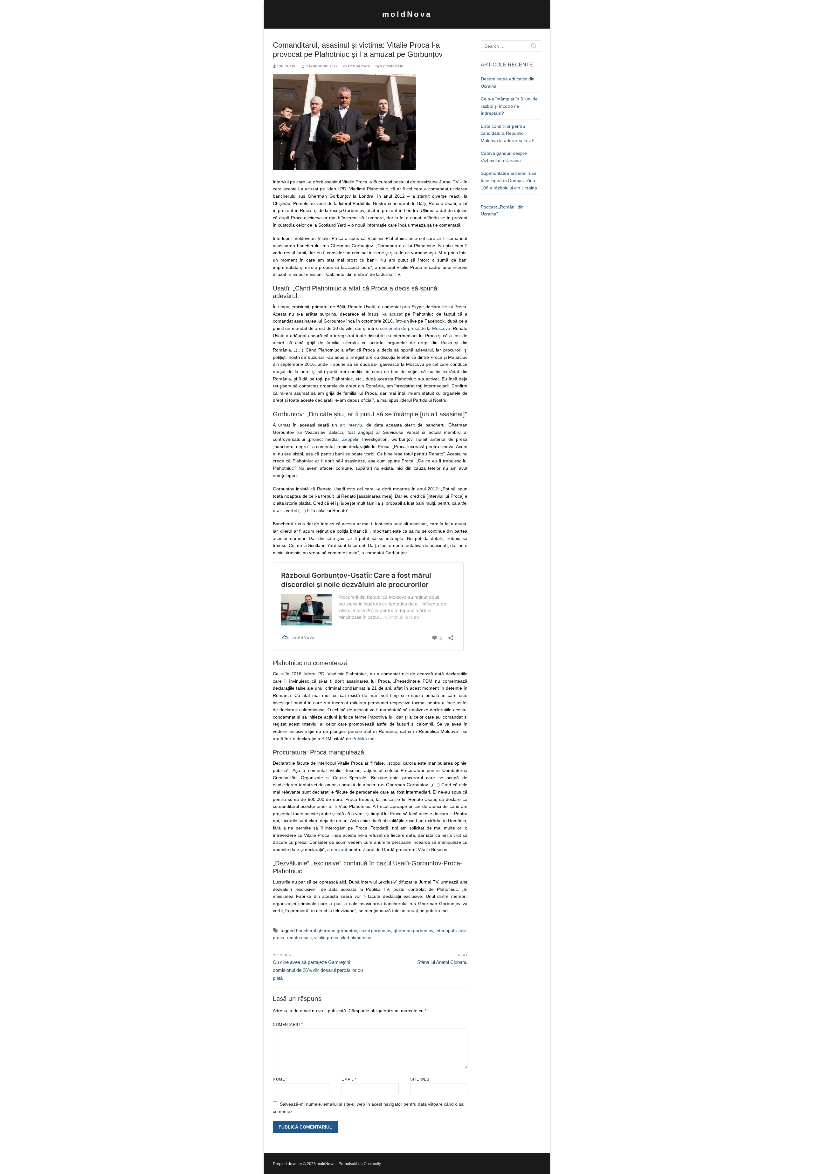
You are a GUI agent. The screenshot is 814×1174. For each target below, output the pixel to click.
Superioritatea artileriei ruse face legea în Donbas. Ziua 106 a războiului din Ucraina (509, 180)
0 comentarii (391, 66)
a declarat (337, 849)
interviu (460, 267)
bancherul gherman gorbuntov (326, 930)
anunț (412, 910)
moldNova (407, 14)
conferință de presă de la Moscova (415, 328)
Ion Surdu (286, 66)
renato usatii (299, 937)
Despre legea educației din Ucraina (508, 82)
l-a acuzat (392, 314)
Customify (372, 1164)
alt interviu (351, 424)
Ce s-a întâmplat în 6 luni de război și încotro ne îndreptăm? (509, 106)
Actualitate (358, 66)
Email (349, 1079)
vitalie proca (326, 937)
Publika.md (363, 738)
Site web (419, 1079)
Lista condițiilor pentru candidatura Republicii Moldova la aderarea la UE (508, 133)
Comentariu (288, 1024)
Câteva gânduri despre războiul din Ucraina (504, 157)
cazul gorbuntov (375, 930)
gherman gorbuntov (413, 930)
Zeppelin (351, 439)
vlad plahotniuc (356, 937)
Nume (280, 1079)
